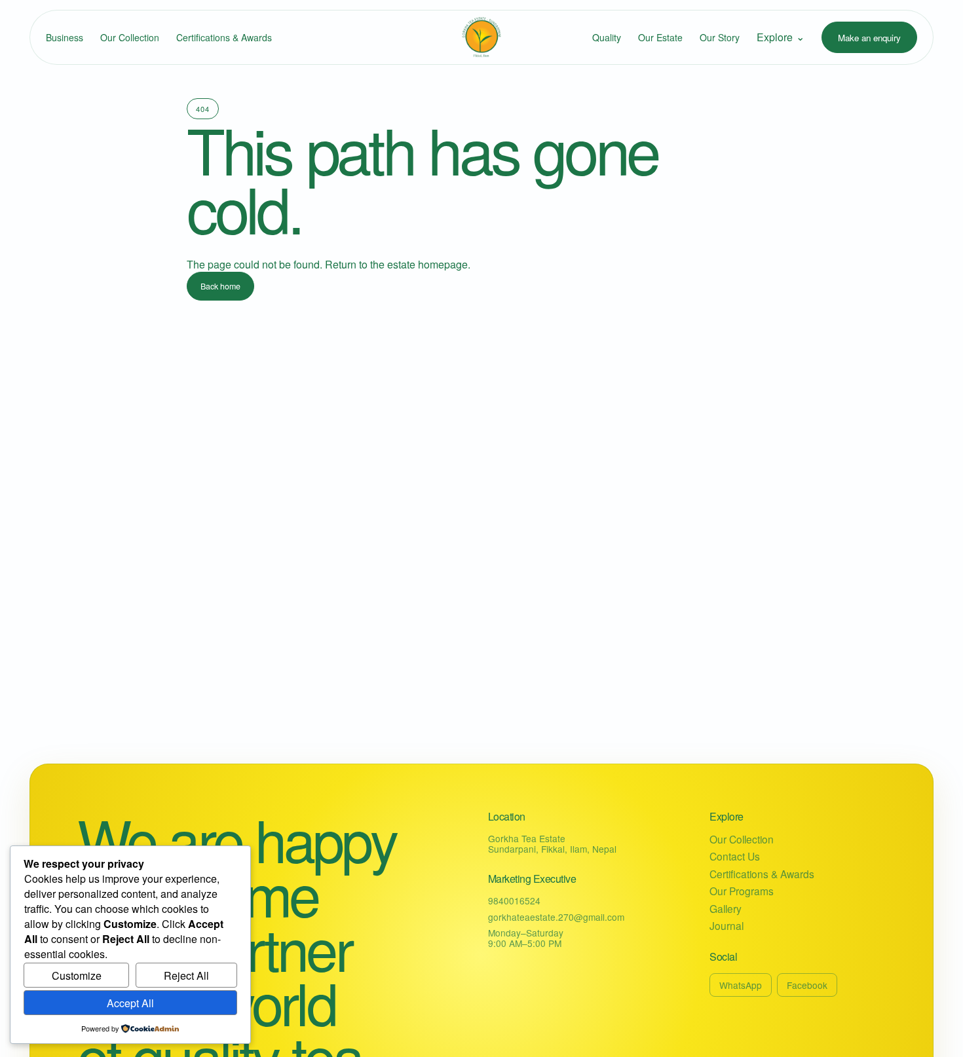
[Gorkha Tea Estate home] (481, 37)
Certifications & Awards (224, 37)
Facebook (807, 985)
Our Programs (741, 891)
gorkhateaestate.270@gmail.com (556, 917)
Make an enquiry (869, 37)
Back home (220, 286)
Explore (780, 37)
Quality (606, 37)
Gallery (725, 908)
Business (64, 37)
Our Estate (660, 37)
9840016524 (514, 900)
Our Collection (129, 37)
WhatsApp (740, 985)
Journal (726, 925)
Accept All (130, 1003)
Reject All (186, 975)
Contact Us (734, 856)
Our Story (720, 37)
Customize (77, 975)
